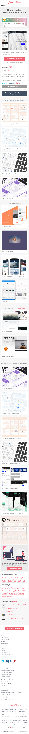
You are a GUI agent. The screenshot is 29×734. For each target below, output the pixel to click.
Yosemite (4, 593)
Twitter (8, 76)
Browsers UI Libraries (11, 608)
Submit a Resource (15, 568)
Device (24, 578)
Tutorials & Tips (4, 643)
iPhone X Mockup (5, 678)
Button (4, 580)
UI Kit (13, 588)
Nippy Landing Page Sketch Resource (14, 11)
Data (12, 591)
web (8, 70)
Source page (21, 76)
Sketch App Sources (20, 720)
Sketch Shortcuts (5, 639)
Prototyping (3, 648)
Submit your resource (6, 654)
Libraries (3, 641)
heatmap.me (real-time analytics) (18, 731)
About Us (3, 650)
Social (4, 596)
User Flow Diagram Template (7, 670)
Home (2, 636)
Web (21, 588)
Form (19, 580)
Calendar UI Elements (6, 681)
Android (8, 588)
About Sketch (4, 652)
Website (14, 76)
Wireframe (8, 578)
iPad (15, 593)
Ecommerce (5, 591)
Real (15, 580)
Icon (14, 578)
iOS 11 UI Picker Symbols (7, 680)
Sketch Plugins (4, 645)
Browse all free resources (15, 628)
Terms (19, 722)
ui (10, 67)
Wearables (18, 591)
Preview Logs (9, 611)
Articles (2, 647)
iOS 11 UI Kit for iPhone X (7, 672)
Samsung (21, 593)
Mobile (18, 578)
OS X (23, 591)
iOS (3, 588)
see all (14, 602)
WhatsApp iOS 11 (5, 669)
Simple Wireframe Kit (6, 674)
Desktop (9, 580)
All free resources (5, 637)
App (18, 588)
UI (3, 578)
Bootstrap (9, 596)
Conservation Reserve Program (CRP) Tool (17, 605)
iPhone (11, 593)
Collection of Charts (5, 676)
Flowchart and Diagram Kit (7, 683)
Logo (23, 580)
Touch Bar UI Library (11, 615)
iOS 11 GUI (3, 685)
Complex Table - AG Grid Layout (14, 618)
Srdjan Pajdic (21, 308)
